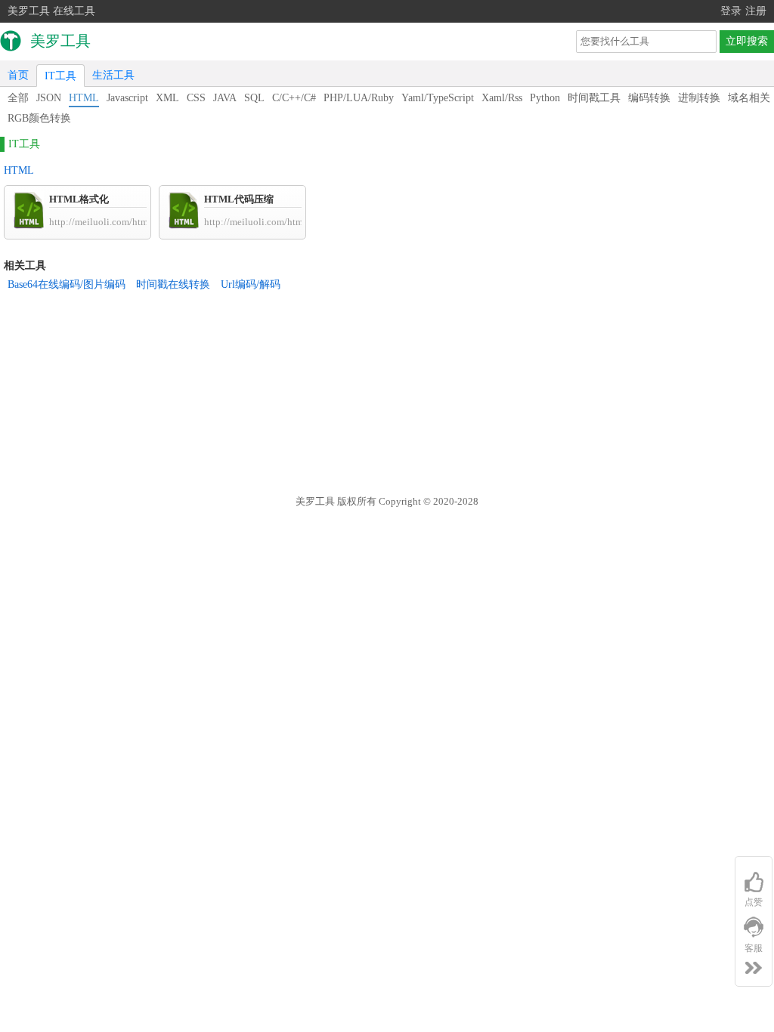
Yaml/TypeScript (437, 98)
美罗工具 (315, 501)
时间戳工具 (594, 98)
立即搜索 (747, 41)
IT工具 (60, 76)
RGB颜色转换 (39, 118)
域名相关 (749, 98)
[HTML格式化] (29, 225)
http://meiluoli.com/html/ (101, 221)
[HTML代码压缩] (184, 225)
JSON (48, 98)
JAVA (225, 98)
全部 (18, 98)
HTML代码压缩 (239, 199)
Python (545, 98)
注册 (755, 11)
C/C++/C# (294, 98)
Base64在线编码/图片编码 (66, 284)
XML (167, 98)
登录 (730, 11)
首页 (18, 75)
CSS (196, 98)
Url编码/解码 (250, 284)
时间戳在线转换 (173, 284)
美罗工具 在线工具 (51, 11)
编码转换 (649, 98)
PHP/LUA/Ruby (359, 98)
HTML (84, 98)
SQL (254, 98)
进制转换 (699, 98)
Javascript (127, 98)
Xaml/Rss (501, 98)
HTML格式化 (79, 199)
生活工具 (113, 75)
